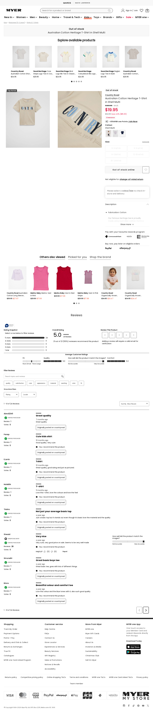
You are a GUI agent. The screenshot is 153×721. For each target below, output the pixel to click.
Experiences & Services (55, 647)
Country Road (112, 95)
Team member (76, 683)
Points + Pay (9, 638)
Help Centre (50, 629)
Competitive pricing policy (32, 677)
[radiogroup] (127, 154)
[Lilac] (115, 133)
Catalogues (9, 655)
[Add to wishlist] (145, 169)
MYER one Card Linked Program (17, 660)
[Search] (110, 10)
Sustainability (91, 651)
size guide (145, 142)
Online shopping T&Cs (56, 677)
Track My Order (10, 629)
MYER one (89, 629)
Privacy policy (142, 677)
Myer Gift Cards (92, 633)
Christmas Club (92, 655)
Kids (5, 22)
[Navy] (122, 133)
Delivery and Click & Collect (16, 642)
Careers (88, 638)
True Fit (7, 651)
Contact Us (50, 638)
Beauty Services (52, 651)
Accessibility (50, 669)
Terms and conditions (79, 677)
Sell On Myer (90, 660)
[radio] (116, 148)
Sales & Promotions (53, 660)
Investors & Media (93, 647)
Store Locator (51, 642)
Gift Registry (50, 655)
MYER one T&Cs (98, 677)
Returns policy (11, 677)
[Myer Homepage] (14, 11)
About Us (89, 642)
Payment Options (11, 633)
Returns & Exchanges (13, 647)
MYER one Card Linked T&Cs (121, 677)
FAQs (47, 633)
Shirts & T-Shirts (32, 22)
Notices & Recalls (52, 664)
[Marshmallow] (109, 133)
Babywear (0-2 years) (17, 22)
